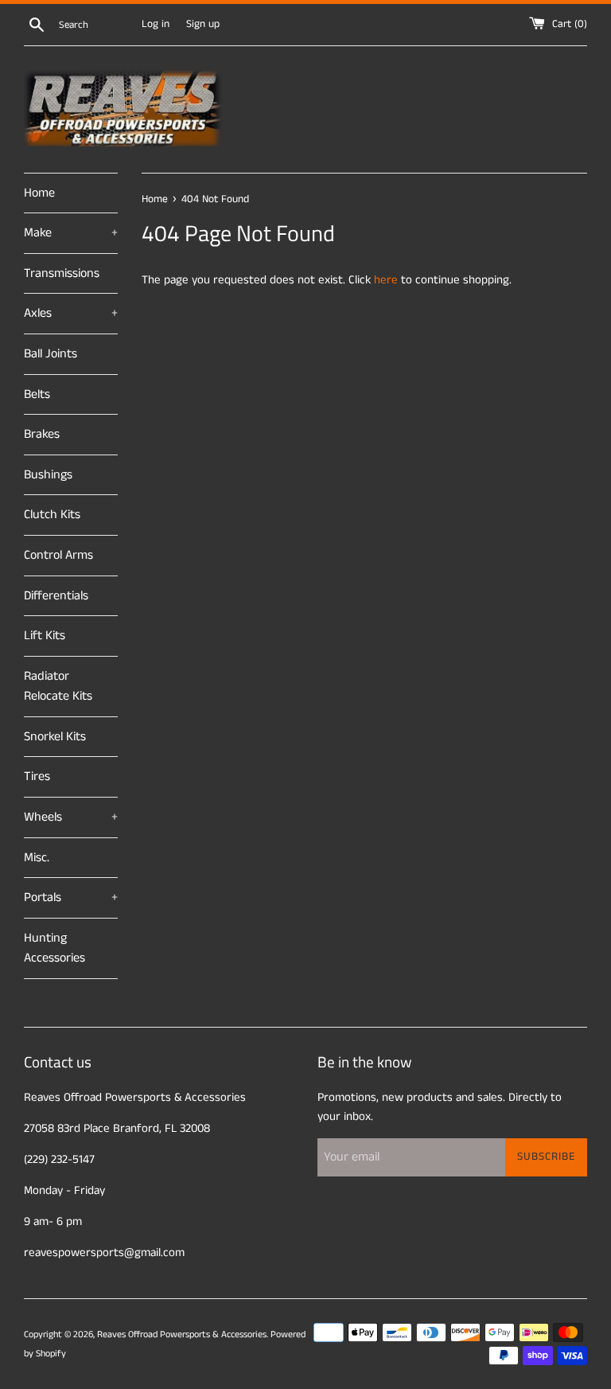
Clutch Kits (52, 514)
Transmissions (61, 273)
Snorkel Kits (55, 737)
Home (39, 193)
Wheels (71, 817)
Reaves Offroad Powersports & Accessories (182, 1334)
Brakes (42, 434)
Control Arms (58, 555)
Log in (155, 24)
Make (71, 233)
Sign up (203, 24)
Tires (37, 776)
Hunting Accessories (54, 948)
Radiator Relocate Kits (58, 686)
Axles (71, 313)
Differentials (56, 596)
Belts (37, 394)
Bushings (48, 475)
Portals (71, 897)
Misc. (36, 858)
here (386, 279)
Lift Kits (44, 635)
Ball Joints (50, 354)
